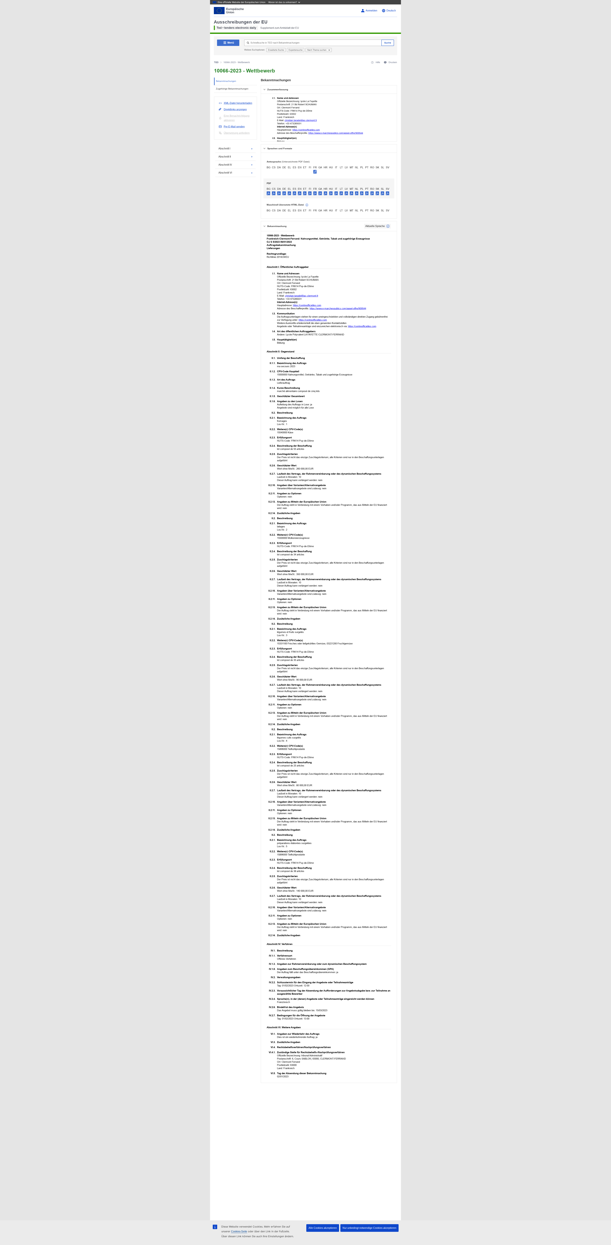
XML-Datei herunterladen (238, 103)
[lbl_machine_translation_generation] (307, 205)
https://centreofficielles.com (306, 130)
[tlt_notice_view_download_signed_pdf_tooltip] (315, 172)
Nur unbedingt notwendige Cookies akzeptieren (369, 1228)
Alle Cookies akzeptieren (323, 1228)
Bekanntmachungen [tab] (226, 81)
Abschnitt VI (225, 172)
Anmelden (371, 10)
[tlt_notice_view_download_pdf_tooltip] (268, 193)
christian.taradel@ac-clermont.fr (301, 120)
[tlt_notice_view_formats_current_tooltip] (388, 226)
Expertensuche (295, 50)
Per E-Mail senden (234, 126)
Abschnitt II (224, 156)
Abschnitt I (224, 148)
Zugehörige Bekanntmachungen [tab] (232, 88)
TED (216, 62)
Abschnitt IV (225, 164)
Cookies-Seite (239, 1231)
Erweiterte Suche (276, 50)
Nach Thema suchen (317, 50)
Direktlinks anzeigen (235, 109)
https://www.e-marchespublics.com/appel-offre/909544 (335, 133)
